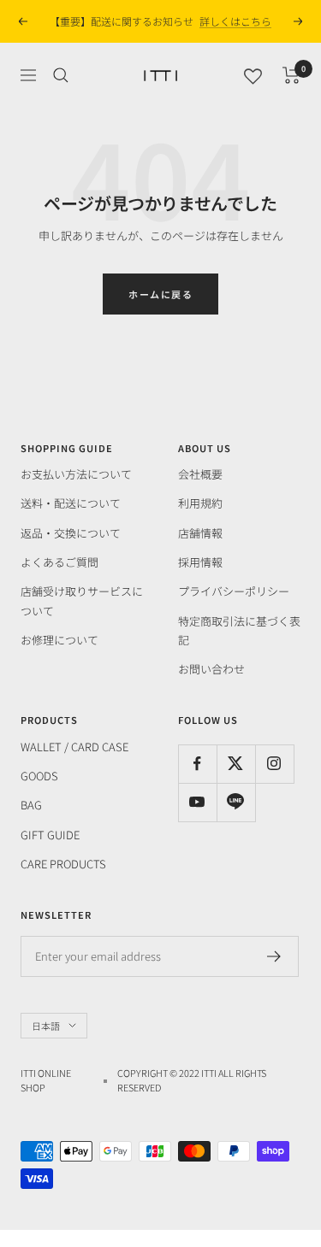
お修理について (59, 640)
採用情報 (200, 562)
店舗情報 (200, 533)
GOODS (39, 776)
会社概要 (200, 474)
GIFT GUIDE (50, 834)
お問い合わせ (211, 669)
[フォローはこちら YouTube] (197, 802)
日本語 (46, 1025)
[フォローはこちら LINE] (236, 802)
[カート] (291, 75)
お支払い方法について (76, 474)
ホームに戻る (160, 294)
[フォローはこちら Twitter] (236, 763)
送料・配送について (71, 503)
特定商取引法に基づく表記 (239, 630)
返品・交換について (71, 533)
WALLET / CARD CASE (74, 746)
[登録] (274, 956)
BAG (31, 805)
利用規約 (200, 503)
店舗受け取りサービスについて (82, 600)
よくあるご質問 (59, 562)
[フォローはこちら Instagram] (274, 763)
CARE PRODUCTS (63, 864)
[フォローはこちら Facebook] (197, 763)
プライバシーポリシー (233, 591)
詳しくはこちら (235, 21)
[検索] (60, 75)
